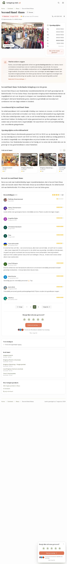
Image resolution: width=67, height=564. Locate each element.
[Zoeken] (58, 3)
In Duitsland (6, 388)
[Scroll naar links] (60, 150)
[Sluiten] (63, 544)
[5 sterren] (42, 319)
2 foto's (39, 25)
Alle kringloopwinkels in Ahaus (11, 386)
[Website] (64, 16)
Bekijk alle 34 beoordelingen (16, 79)
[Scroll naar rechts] (64, 150)
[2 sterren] (29, 319)
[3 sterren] (33, 319)
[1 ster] (24, 319)
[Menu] (63, 3)
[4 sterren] (38, 319)
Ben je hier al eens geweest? (54, 51)
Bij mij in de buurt (8, 391)
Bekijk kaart (9, 45)
